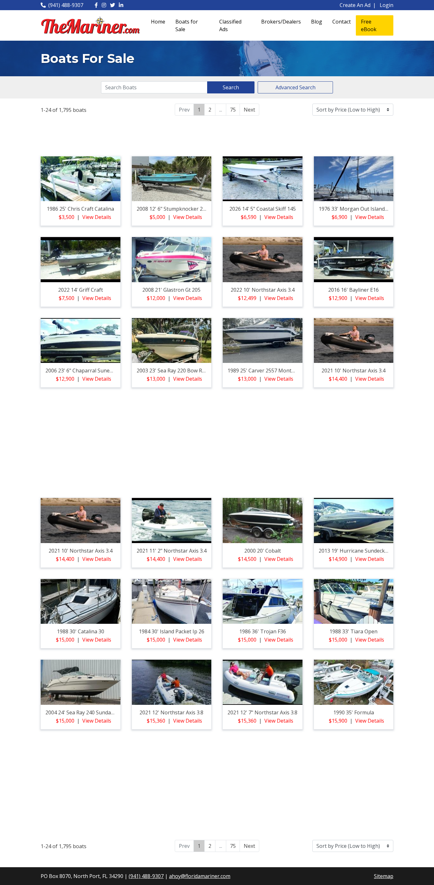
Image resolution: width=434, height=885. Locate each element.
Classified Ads (230, 25)
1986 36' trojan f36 (262, 631)
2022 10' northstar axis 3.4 (263, 289)
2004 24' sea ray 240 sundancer (83, 712)
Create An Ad (355, 5)
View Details (96, 217)
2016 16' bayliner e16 (353, 289)
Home (158, 21)
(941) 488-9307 (65, 5)
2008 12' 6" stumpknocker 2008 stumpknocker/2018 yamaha (209, 208)
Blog (316, 21)
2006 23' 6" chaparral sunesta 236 (86, 370)
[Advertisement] (217, 135)
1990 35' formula (353, 712)
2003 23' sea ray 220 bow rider (174, 370)
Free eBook (368, 25)
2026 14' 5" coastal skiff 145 (262, 208)
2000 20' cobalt (262, 550)
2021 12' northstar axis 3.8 (171, 712)
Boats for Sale (186, 25)
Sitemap (383, 876)
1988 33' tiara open (353, 631)
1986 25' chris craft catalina (80, 208)
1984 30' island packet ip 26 (171, 631)
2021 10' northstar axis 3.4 (353, 370)
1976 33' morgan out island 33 (355, 208)
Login (386, 5)
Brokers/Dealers (281, 21)
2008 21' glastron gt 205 (171, 289)
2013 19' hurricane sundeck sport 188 (364, 550)
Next (249, 109)
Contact (341, 21)
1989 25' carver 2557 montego (264, 370)
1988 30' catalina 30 (80, 631)
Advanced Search (295, 87)
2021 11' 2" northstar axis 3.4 (172, 550)
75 (233, 109)
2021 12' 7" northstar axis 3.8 (262, 712)
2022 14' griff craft (80, 289)
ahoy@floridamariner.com (199, 876)
